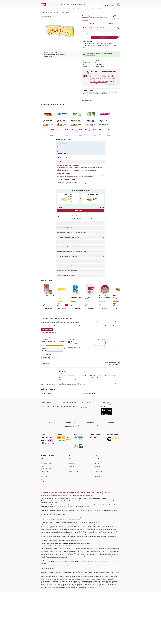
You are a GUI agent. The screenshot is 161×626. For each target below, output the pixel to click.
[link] (76, 446)
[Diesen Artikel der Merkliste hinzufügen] (119, 37)
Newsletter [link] (70, 461)
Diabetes (43, 461)
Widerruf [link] (60, 492)
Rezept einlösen (71, 466)
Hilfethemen (118, 0)
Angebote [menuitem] (98, 8)
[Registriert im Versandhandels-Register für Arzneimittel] (80, 438)
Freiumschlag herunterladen (74, 468)
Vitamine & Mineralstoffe (46, 468)
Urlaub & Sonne (44, 476)
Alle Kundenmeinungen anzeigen (48, 332)
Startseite (42, 12)
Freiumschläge (98, 461)
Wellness (43, 484)
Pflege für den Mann (45, 473)
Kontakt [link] (96, 473)
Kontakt (69, 458)
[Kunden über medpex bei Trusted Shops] (113, 439)
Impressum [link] (87, 492)
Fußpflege (43, 481)
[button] (98, 83)
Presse (52, 492)
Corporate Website (45, 492)
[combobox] (79, 4)
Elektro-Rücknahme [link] (74, 492)
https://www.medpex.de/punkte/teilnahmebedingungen (77, 543)
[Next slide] (118, 297)
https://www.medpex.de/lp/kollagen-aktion (86, 565)
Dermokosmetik (44, 471)
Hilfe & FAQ (97, 466)
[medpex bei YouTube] (96, 437)
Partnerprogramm (72, 473)
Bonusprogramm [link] (44, 1)
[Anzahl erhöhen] (87, 37)
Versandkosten (98, 463)
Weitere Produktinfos (63, 153)
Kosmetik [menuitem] (78, 8)
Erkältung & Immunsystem (46, 463)
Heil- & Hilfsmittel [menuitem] (85, 8)
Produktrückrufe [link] (98, 471)
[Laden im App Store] (110, 410)
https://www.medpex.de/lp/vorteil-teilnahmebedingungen (86, 522)
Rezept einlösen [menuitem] (44, 8)
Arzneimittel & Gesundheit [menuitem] (61, 8)
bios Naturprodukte (99, 64)
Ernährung (43, 466)
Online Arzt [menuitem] (51, 8)
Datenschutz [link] (65, 492)
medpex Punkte (98, 476)
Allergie (42, 458)
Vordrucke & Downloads (73, 471)
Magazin (50, 0)
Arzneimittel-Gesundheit (50, 12)
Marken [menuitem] (91, 8)
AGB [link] (56, 492)
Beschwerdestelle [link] (99, 468)
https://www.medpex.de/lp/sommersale (87, 517)
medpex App (55, 0)
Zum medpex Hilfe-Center (86, 404)
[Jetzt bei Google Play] (110, 413)
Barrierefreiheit (98, 479)
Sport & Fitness (44, 479)
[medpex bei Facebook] (91, 437)
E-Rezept (97, 458)
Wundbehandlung (60, 12)
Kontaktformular (84, 410)
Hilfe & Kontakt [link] (84, 407)
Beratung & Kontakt (110, 0)
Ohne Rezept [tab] (91, 23)
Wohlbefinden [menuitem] (71, 8)
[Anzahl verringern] (83, 37)
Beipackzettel (61, 151)
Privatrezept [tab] (110, 23)
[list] (60, 31)
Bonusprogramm (71, 463)
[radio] (83, 27)
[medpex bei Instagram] (94, 437)
